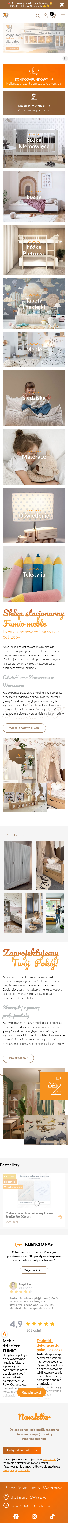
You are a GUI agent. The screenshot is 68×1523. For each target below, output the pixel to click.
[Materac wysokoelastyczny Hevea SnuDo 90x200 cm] (34, 1190)
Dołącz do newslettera (22, 1450)
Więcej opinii (32, 1270)
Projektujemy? (18, 1057)
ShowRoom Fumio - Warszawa (34, 1487)
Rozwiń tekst (31, 1392)
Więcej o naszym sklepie (24, 727)
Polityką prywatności (16, 1470)
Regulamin (49, 1459)
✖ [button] (62, 5)
